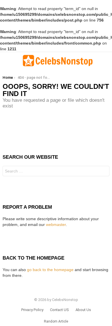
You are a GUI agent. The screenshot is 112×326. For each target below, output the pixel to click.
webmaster (56, 224)
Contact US (59, 310)
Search (103, 172)
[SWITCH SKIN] (107, 60)
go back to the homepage (50, 269)
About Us (83, 310)
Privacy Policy (32, 310)
